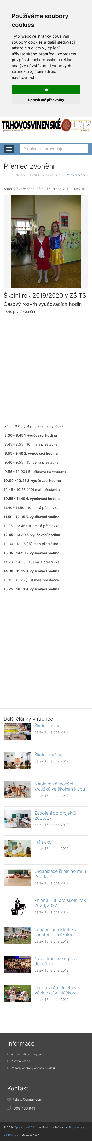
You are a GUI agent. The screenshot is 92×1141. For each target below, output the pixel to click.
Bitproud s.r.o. (78, 1127)
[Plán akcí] (17, 848)
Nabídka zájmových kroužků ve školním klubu (59, 786)
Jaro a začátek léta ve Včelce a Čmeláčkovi (56, 990)
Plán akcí (43, 842)
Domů (33, 175)
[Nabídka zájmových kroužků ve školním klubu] (17, 789)
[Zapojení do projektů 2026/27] (17, 819)
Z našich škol (52, 175)
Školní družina (48, 754)
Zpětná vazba (20, 1061)
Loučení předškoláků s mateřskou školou (55, 932)
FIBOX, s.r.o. (13, 1135)
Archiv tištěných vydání (27, 1054)
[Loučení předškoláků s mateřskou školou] (17, 935)
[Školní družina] (17, 760)
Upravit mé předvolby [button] (46, 100)
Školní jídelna (47, 725)
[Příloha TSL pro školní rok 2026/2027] (17, 906)
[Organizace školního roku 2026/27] (17, 877)
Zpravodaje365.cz (26, 1127)
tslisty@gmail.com (27, 1099)
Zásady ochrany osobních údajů (33, 1068)
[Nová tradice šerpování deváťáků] (17, 964)
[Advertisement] (46, 369)
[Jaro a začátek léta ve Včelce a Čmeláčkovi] (17, 993)
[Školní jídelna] (17, 731)
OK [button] (46, 90)
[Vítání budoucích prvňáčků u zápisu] (46, 241)
